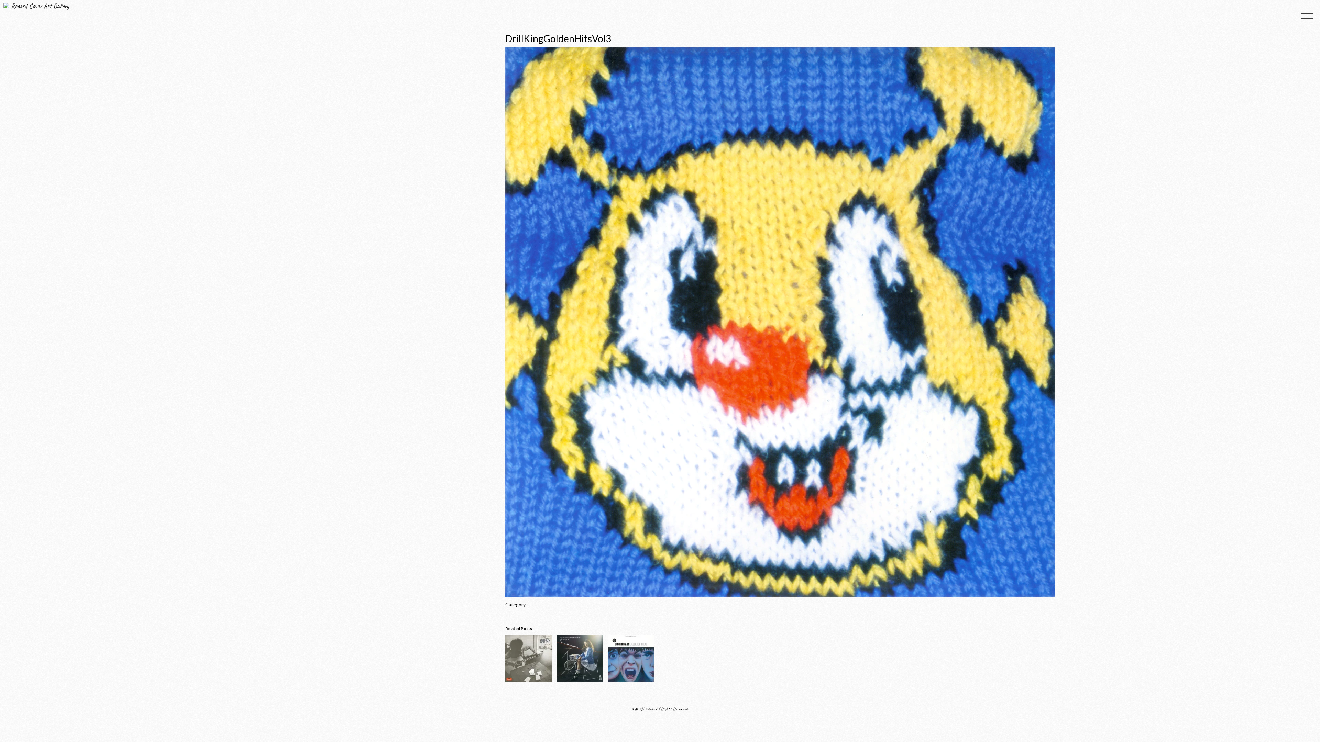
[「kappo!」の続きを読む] (580, 679)
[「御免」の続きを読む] (528, 679)
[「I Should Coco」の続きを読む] (631, 679)
